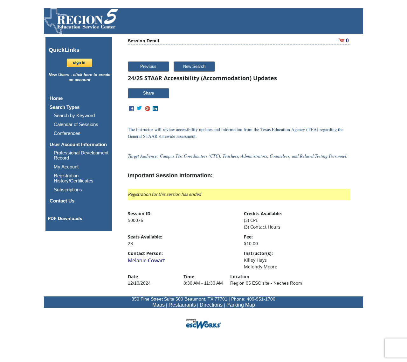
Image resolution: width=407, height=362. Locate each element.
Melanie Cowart (146, 260)
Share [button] (148, 93)
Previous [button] (148, 66)
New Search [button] (194, 66)
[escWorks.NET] (203, 322)
